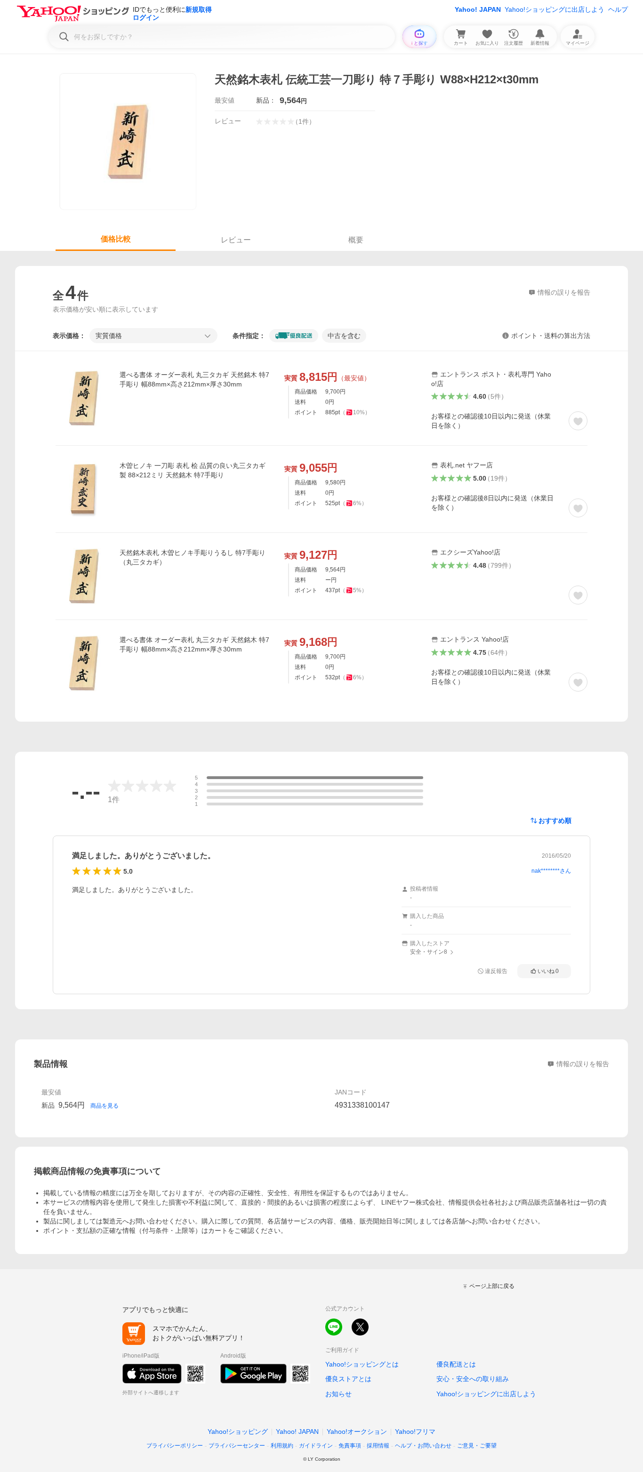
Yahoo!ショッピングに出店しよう (554, 9)
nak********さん (551, 871)
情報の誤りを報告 (582, 1064)
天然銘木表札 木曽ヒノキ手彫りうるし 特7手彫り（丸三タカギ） (192, 557)
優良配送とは (456, 1364)
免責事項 (349, 1445)
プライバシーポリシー (174, 1445)
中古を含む (344, 335)
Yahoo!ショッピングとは (362, 1364)
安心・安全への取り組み (472, 1379)
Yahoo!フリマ (415, 1431)
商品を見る (104, 1105)
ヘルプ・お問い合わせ (423, 1445)
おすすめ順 (555, 820)
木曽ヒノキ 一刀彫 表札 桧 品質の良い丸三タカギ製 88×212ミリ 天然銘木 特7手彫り (192, 470)
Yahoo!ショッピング (238, 1431)
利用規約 (282, 1445)
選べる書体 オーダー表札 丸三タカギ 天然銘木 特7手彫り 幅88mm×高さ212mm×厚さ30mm (194, 379)
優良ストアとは (348, 1379)
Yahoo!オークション (357, 1431)
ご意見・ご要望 (477, 1445)
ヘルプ (618, 9)
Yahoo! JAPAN (478, 9)
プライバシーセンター (237, 1445)
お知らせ (338, 1394)
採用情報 (378, 1445)
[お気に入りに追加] (578, 420)
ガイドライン (316, 1445)
